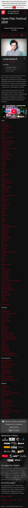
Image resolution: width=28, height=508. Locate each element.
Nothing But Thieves (6, 237)
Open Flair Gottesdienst (7, 405)
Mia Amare (4, 221)
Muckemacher (4, 369)
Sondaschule (4, 259)
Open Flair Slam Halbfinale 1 (8, 337)
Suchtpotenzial (5, 349)
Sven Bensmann (5, 351)
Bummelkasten (5, 362)
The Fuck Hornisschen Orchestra (9, 355)
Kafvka (3, 197)
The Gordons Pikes (6, 413)
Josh (2, 193)
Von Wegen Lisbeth (6, 284)
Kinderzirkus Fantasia (6, 366)
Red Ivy (3, 250)
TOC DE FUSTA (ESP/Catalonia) (9, 380)
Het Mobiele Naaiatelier (7, 402)
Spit (2, 262)
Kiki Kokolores (4, 201)
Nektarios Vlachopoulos (7, 333)
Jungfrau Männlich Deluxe (8, 195)
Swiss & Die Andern (6, 264)
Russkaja (3, 253)
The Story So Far (5, 277)
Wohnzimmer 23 (5, 295)
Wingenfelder (4, 291)
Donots (3, 166)
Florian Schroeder (5, 320)
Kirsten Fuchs (4, 326)
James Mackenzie (5, 188)
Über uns (4, 503)
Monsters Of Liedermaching (8, 226)
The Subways (4, 279)
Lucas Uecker (4, 208)
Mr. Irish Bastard (5, 228)
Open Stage (4, 241)
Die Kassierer (4, 157)
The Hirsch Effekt (5, 270)
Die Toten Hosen (5, 159)
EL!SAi (3, 168)
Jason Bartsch (4, 190)
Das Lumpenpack (5, 144)
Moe (2, 222)
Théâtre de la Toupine (7, 378)
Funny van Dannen (6, 181)
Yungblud (3, 297)
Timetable (15, 35)
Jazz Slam (3, 322)
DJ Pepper (3, 164)
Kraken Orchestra (5, 404)
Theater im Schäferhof (7, 377)
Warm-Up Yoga (5, 416)
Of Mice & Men (5, 239)
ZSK (2, 302)
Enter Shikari (4, 173)
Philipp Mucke (4, 244)
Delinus (3, 389)
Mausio (3, 217)
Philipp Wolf (4, 246)
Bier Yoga (3, 385)
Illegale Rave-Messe (6, 186)
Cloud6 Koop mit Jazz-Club (8, 313)
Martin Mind (4, 215)
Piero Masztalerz (5, 340)
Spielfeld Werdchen (6, 373)
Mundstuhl (4, 331)
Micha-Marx (4, 329)
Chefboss (3, 139)
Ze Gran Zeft (4, 301)
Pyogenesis (4, 248)
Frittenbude (4, 179)
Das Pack (3, 146)
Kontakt (21, 500)
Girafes (3, 396)
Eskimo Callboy (5, 175)
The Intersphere (5, 272)
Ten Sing (3, 375)
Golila (2, 398)
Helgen (3, 184)
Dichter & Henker (5, 153)
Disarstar (3, 161)
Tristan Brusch (5, 282)
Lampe (3, 203)
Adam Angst (4, 124)
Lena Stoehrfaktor (6, 204)
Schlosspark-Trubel (6, 371)
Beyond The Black (6, 132)
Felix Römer (4, 319)
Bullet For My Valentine (7, 137)
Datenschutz (13, 500)
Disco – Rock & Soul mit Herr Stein (10, 393)
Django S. (3, 163)
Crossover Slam (5, 315)
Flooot (3, 177)
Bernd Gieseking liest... (7, 360)
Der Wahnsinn (5, 152)
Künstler (5, 35)
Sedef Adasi (4, 255)
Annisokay (4, 130)
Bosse (2, 134)
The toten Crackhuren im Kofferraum (10, 281)
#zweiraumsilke (5, 304)
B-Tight (3, 135)
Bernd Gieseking (5, 311)
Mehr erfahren (20, 7)
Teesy (2, 266)
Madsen (3, 212)
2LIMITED (3, 123)
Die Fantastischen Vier (7, 155)
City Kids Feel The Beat (7, 141)
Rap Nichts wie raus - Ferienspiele (10, 411)
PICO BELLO (4, 407)
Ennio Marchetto (5, 317)
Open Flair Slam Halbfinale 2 (8, 339)
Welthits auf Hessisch (6, 288)
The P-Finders (5, 275)
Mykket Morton (5, 232)
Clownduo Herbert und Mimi (8, 364)
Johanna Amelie (5, 192)
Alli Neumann (4, 128)
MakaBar (3, 213)
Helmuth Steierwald (6, 400)
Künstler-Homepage (9, 61)
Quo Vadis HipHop (6, 409)
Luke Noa (3, 210)
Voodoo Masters (5, 286)
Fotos (24, 35)
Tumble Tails (4, 414)
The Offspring (4, 273)
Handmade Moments (6, 183)
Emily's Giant (4, 170)
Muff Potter (4, 230)
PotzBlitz (3, 342)
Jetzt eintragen (15, 430)
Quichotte (3, 344)
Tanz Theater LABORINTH (8, 353)
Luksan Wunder (5, 328)
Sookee (3, 261)
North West (4, 235)
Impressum (4, 500)
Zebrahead (4, 299)
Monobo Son (4, 224)
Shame (3, 257)
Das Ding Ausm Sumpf (7, 143)
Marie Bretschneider (6, 367)
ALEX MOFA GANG (6, 126)
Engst (2, 172)
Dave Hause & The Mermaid (8, 148)
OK (14, 7)
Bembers (3, 309)
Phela (2, 242)
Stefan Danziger (5, 348)
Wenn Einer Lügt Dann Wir (8, 290)
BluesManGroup (5, 387)
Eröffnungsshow (5, 395)
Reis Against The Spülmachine (9, 252)
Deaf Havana (4, 150)
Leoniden (3, 206)
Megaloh (3, 219)
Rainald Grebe (5, 346)
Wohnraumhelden (6, 293)
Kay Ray (3, 324)
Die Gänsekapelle (5, 391)
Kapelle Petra (4, 199)
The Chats (4, 268)
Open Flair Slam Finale (7, 335)
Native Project (4, 233)
